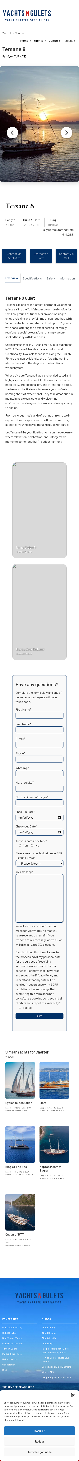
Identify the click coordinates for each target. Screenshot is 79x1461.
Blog (4, 1369)
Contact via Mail (66, 256)
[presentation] (12, 132)
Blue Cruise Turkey (12, 1327)
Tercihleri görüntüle (40, 1452)
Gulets (53, 40)
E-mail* (20, 738)
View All (9, 1056)
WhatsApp (22, 768)
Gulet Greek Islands (12, 1343)
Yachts (38, 40)
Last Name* (23, 724)
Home (24, 40)
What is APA (48, 1372)
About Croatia (49, 1338)
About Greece (49, 1332)
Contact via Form (41, 256)
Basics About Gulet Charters (56, 1366)
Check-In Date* (25, 811)
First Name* (23, 709)
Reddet (39, 1441)
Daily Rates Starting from (57, 229)
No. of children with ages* (32, 797)
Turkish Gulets (9, 1348)
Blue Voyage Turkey (12, 1338)
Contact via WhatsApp (14, 256)
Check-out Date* (26, 826)
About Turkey (48, 1327)
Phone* (20, 753)
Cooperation (8, 1364)
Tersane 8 (69, 40)
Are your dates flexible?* (31, 843)
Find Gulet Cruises (12, 1354)
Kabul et (39, 1431)
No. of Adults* (25, 782)
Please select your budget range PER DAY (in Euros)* (39, 855)
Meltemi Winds (10, 1359)
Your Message (24, 872)
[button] (73, 1395)
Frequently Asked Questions (56, 1377)
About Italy (47, 1343)
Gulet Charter (9, 1332)
